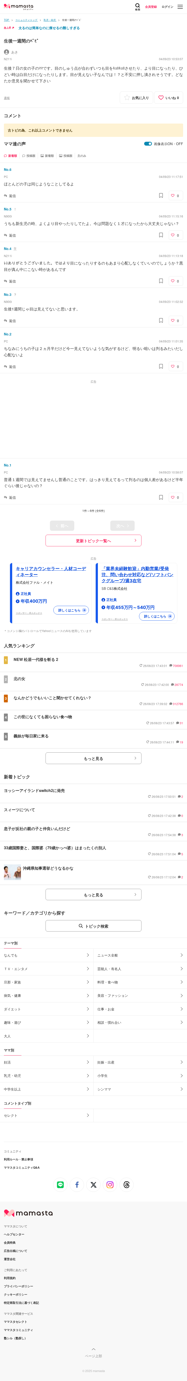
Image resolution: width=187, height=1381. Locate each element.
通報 (7, 98)
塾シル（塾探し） (15, 1338)
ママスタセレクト (15, 1321)
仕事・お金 (105, 1009)
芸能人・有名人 (109, 968)
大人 (7, 1035)
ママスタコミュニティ (18, 1329)
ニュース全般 (107, 955)
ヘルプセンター (14, 1234)
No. (7, 169)
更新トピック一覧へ (93, 540)
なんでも (11, 955)
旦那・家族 (12, 982)
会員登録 (151, 6)
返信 (12, 195)
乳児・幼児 (12, 1075)
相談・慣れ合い (109, 1022)
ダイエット (12, 1009)
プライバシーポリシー (18, 1286)
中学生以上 (12, 1089)
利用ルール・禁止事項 (18, 1159)
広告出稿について (15, 1250)
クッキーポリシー (15, 1294)
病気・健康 (12, 995)
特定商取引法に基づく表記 (21, 1302)
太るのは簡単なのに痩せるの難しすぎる (49, 27)
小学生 (102, 1075)
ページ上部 (93, 1355)
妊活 (7, 1062)
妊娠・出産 (105, 1062)
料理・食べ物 (107, 982)
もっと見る (93, 758)
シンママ (104, 1089)
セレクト (11, 1115)
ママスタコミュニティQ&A (22, 1167)
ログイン (167, 6)
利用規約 (10, 1277)
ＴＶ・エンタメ (16, 968)
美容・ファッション (112, 995)
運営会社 (10, 1258)
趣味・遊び (12, 1022)
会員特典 (10, 1242)
